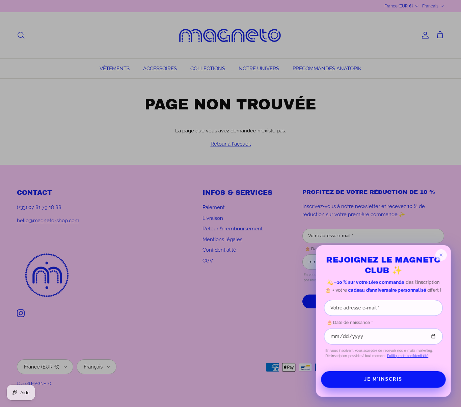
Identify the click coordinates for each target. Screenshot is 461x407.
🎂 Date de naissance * (350, 322)
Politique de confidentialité (407, 356)
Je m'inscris (383, 379)
